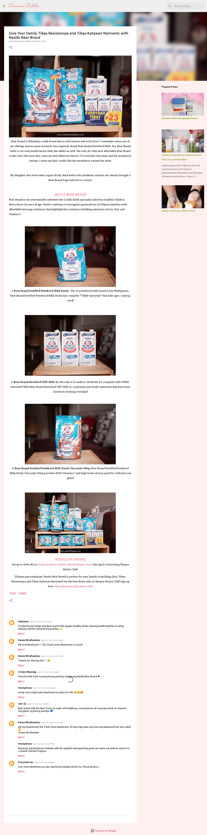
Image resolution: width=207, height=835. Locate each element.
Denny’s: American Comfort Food (178, 211)
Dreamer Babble (23, 6)
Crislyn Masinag (27, 672)
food (12, 593)
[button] (11, 47)
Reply (21, 633)
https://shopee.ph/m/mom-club (73, 586)
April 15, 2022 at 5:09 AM (41, 622)
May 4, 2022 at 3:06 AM (44, 762)
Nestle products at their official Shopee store (64, 564)
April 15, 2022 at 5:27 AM (52, 656)
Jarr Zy (22, 703)
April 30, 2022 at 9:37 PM (44, 744)
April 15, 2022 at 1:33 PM (38, 704)
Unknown (23, 621)
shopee (22, 593)
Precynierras (25, 762)
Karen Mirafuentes (29, 640)
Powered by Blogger (105, 830)
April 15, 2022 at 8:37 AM (44, 688)
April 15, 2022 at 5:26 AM (52, 640)
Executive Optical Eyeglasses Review (180, 118)
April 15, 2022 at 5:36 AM (48, 672)
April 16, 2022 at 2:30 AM (52, 722)
